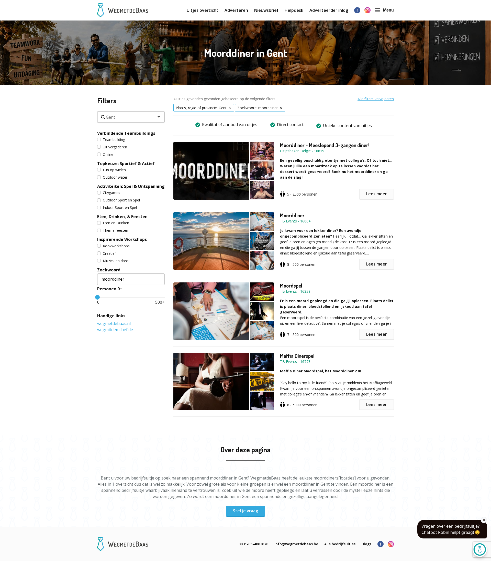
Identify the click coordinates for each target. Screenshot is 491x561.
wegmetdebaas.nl (114, 323)
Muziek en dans (116, 260)
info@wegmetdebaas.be (296, 544)
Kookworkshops (116, 245)
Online (108, 154)
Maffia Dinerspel (297, 356)
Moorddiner (292, 215)
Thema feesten (115, 230)
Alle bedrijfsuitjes (339, 544)
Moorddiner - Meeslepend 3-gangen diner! (324, 145)
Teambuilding (114, 139)
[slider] (97, 297)
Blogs (366, 544)
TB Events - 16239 (295, 291)
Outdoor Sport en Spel (121, 200)
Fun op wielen (114, 169)
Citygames (111, 192)
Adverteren (236, 10)
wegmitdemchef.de (115, 329)
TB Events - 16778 (295, 361)
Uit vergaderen (115, 147)
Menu (388, 10)
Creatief (109, 253)
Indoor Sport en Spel (120, 207)
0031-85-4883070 (253, 544)
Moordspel (291, 285)
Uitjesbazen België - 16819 (302, 150)
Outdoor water (115, 177)
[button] (226, 171)
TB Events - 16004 (295, 221)
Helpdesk (294, 10)
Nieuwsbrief (266, 10)
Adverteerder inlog (328, 10)
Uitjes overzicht (202, 10)
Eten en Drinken (116, 222)
